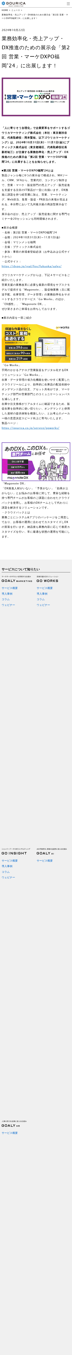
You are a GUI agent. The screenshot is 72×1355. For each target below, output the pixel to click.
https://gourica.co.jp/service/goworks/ (30, 427)
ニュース (15, 10)
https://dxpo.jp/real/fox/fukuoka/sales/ (32, 266)
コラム (6, 599)
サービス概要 (10, 587)
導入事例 (7, 593)
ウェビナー (8, 604)
